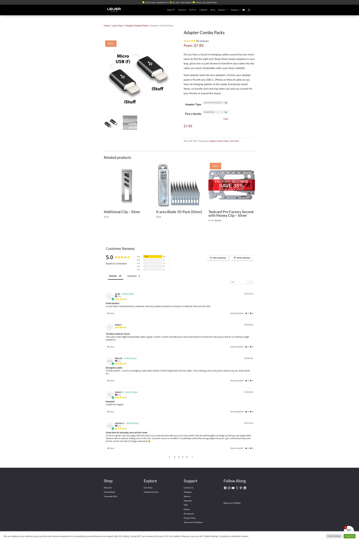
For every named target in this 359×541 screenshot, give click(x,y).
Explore (221, 10)
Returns (187, 496)
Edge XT (171, 10)
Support (234, 10)
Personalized (109, 492)
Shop (212, 10)
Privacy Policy (190, 518)
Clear (225, 118)
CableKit (203, 10)
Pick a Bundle (193, 114)
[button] (246, 313)
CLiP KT (192, 10)
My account (189, 513)
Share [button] (111, 313)
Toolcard (182, 10)
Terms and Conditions (193, 522)
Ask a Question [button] (219, 257)
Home (107, 25)
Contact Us (188, 487)
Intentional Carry (151, 492)
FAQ (186, 505)
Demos (187, 509)
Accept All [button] (349, 536)
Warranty (188, 500)
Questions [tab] (132, 276)
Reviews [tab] (113, 276)
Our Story (148, 487)
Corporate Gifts (110, 496)
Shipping (187, 492)
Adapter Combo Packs (136, 25)
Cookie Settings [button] (334, 536)
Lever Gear (117, 25)
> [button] (192, 456)
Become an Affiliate (232, 503)
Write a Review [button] (243, 257)
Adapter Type (193, 104)
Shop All (107, 487)
